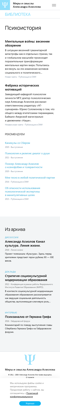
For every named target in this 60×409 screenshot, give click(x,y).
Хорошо (30, 403)
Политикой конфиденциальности (24, 395)
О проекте (30, 377)
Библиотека (17, 14)
